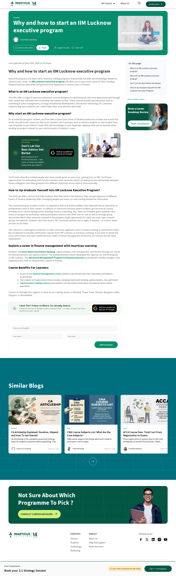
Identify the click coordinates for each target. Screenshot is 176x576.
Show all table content (136, 99)
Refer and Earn (96, 546)
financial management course (47, 273)
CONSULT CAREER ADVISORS (37, 514)
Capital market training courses (35, 283)
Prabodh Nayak (78, 449)
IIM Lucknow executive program (48, 81)
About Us (124, 3)
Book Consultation (140, 123)
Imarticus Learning (28, 39)
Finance (74, 538)
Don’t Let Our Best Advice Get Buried (145, 83)
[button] (93, 461)
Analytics (74, 542)
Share (44, 48)
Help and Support (97, 542)
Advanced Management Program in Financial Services (56, 257)
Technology (76, 546)
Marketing (75, 550)
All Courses (106, 3)
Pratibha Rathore (135, 449)
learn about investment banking (38, 251)
